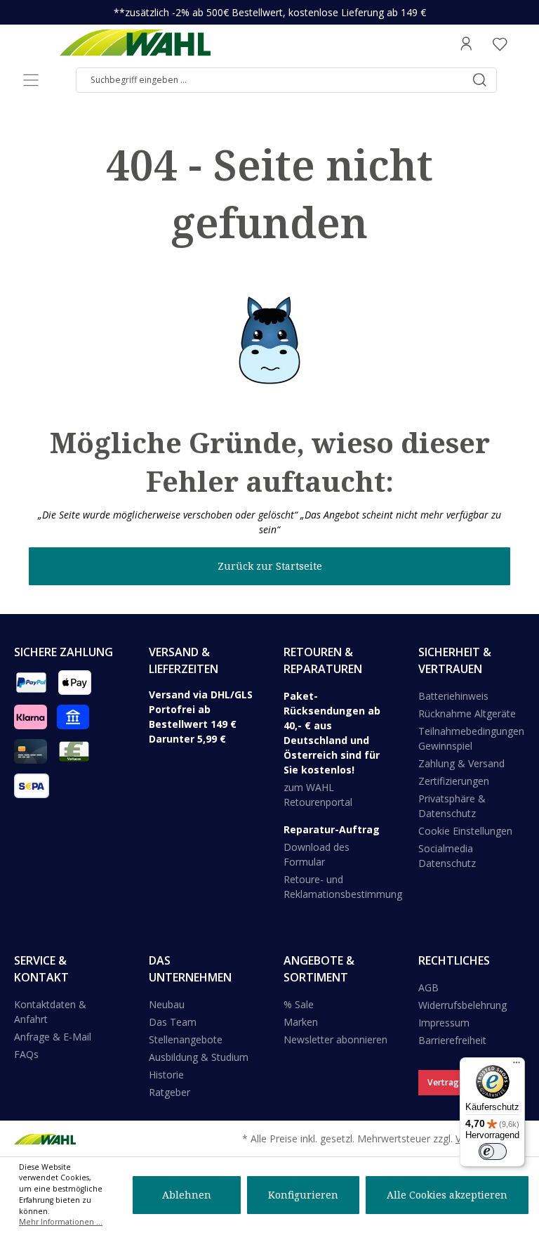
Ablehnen (186, 1194)
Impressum (444, 1022)
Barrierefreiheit (452, 1040)
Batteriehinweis (453, 696)
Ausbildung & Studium (198, 1057)
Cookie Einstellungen (465, 830)
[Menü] (31, 80)
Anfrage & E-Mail (52, 1036)
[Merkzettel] (500, 44)
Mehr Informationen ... (60, 1222)
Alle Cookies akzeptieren (447, 1194)
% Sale (299, 1004)
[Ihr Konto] (466, 44)
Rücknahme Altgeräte (467, 713)
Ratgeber (169, 1092)
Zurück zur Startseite (270, 566)
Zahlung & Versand (461, 763)
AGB (428, 987)
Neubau (167, 1004)
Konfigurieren (303, 1194)
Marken (301, 1022)
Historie (166, 1074)
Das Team (173, 1022)
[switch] (493, 1151)
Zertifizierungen (453, 781)
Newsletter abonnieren (335, 1039)
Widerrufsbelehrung (462, 1005)
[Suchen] (479, 80)
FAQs (26, 1054)
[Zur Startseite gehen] (134, 44)
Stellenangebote (185, 1039)
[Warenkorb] (521, 44)
